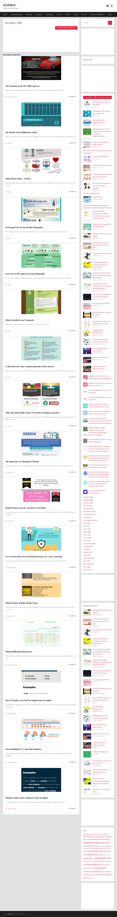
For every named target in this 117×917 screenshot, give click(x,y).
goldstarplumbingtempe (98, 693)
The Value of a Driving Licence (101, 253)
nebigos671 (95, 645)
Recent (92, 97)
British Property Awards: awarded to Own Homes (25, 508)
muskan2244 (95, 774)
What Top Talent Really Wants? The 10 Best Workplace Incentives (32, 413)
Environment (87, 514)
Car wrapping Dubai (95, 490)
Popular (86, 97)
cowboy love (87, 848)
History (85, 535)
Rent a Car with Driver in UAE (98, 404)
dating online (96, 851)
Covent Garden (93, 465)
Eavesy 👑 (95, 682)
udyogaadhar (95, 632)
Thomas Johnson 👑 (97, 656)
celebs (104, 843)
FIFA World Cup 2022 (89, 520)
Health (68, 14)
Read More (72, 96)
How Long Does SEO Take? (100, 303)
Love (84, 549)
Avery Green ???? (12, 665)
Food (84, 526)
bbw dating (93, 834)
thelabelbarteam (96, 765)
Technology (49, 14)
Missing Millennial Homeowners (18, 652)
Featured (86, 517)
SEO (91, 868)
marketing (99, 861)
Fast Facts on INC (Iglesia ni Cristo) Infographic (25, 274)
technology (87, 874)
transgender (101, 874)
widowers (92, 878)
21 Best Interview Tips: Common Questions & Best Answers (29, 366)
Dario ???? (10, 143)
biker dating (95, 836)
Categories (108, 97)
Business (29, 14)
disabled (102, 854)
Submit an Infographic (97, 14)
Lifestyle (38, 14)
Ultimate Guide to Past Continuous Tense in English (26, 798)
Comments (100, 97)
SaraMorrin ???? (12, 762)
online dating (93, 864)
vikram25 (94, 702)
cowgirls (103, 848)
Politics (85, 555)
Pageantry (86, 552)
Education (86, 508)
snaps (96, 871)
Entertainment (87, 511)
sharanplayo (95, 754)
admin (9, 192)
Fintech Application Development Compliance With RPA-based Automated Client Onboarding (100, 421)
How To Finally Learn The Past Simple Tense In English (28, 700)
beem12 (91, 439)
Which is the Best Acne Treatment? (19, 320)
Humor (85, 540)
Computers (86, 503)
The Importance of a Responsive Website (22, 461)
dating (85, 851)
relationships (106, 864)
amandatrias (95, 747)
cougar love (99, 846)
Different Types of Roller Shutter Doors (21, 603)
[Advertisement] (97, 41)
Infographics (87, 543)
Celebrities (86, 500)
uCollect (9, 5)
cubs (108, 848)
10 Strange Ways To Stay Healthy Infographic (24, 227)
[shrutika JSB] (15, 30)
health (87, 858)
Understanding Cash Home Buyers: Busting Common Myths (101, 245)
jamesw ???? (11, 472)
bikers (96, 839)
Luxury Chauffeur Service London (99, 407)
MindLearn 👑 (12, 713)
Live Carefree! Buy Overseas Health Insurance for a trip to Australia (33, 557)
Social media (106, 871)
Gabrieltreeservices (97, 614)
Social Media (87, 558)
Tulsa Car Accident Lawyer (100, 357)
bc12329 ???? (11, 521)
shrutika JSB (30, 34)
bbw (85, 834)
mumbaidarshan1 (96, 794)
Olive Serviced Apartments (91, 193)
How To (59, 14)
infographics (86, 861)
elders (108, 854)
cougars (108, 846)
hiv (92, 858)
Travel (76, 14)
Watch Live (86, 569)
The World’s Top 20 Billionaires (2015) (21, 132)
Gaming (85, 529)
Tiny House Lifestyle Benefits (98, 481)
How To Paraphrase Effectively (101, 165)
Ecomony (86, 506)
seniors (86, 868)
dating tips (92, 854)
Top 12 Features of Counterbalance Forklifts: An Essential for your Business (101, 781)
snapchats (87, 871)
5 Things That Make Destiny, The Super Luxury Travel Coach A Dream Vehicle (99, 458)
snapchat (100, 868)
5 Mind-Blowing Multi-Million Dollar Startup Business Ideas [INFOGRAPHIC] (101, 275)
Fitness (85, 523)
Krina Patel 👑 (12, 567)
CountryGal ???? (12, 97)
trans (93, 874)
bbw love (100, 834)
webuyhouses (96, 626)
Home (5, 14)
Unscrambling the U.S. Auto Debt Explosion (23, 749)
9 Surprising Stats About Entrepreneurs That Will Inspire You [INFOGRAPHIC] (102, 286)
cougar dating (89, 846)
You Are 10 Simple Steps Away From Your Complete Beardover (101, 186)
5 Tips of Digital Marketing (100, 156)
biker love (88, 839)
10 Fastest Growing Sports (100, 752)
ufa (90, 411)
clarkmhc (94, 785)
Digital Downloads (17, 14)
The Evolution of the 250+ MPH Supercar (22, 86)
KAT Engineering (94, 456)
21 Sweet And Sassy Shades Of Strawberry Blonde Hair (99, 484)
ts (87, 878)
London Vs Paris (97, 197)
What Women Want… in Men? (18, 179)
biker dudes (106, 836)
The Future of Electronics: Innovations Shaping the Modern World (100, 265)
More (83, 14)
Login (110, 14)
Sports (85, 561)
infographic (102, 858)
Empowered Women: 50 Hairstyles (99, 446)
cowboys (96, 848)
